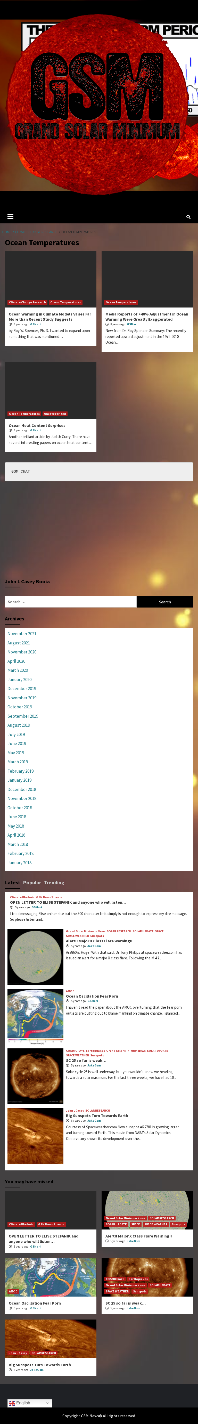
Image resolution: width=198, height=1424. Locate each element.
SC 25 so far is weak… (86, 1060)
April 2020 (16, 661)
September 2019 (22, 716)
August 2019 (18, 725)
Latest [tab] (12, 882)
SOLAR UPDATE (143, 931)
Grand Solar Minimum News (85, 931)
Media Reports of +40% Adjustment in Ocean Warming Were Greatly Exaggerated (146, 316)
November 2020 (21, 652)
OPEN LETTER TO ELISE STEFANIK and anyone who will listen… (68, 902)
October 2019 (19, 707)
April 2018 (16, 835)
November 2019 (21, 698)
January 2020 (19, 679)
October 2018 (19, 808)
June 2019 (16, 743)
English (22, 1403)
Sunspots (97, 935)
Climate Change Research (27, 302)
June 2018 (16, 817)
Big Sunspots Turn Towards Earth (97, 1115)
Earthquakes (95, 1050)
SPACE (159, 931)
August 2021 (18, 643)
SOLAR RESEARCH (119, 931)
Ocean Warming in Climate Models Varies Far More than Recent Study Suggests (50, 316)
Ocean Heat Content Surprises (37, 425)
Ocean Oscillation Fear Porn (92, 996)
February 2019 (20, 771)
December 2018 (21, 789)
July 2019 (16, 734)
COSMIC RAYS (75, 1050)
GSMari (35, 324)
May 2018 (15, 826)
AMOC (70, 991)
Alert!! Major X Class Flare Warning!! (99, 940)
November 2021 (21, 633)
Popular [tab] (32, 882)
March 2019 (17, 762)
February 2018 (20, 853)
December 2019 (21, 688)
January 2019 (19, 780)
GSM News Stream (49, 897)
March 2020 (17, 670)
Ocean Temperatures (65, 302)
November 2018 (21, 798)
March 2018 (17, 844)
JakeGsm (94, 946)
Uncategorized (55, 414)
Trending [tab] (54, 882)
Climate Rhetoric (22, 897)
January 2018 (19, 862)
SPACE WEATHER (77, 935)
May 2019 (15, 753)
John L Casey (75, 1110)
